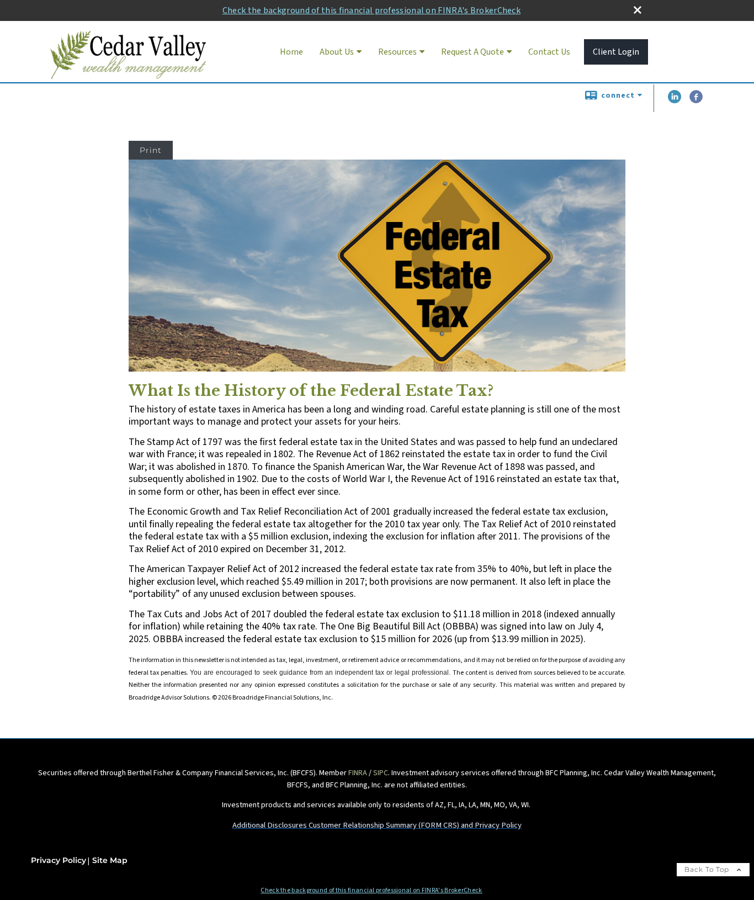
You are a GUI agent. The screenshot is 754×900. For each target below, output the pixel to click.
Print (151, 150)
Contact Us (549, 52)
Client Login (616, 52)
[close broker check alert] (637, 10)
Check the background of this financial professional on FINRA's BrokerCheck (371, 10)
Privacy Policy (58, 860)
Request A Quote (472, 52)
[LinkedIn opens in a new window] (674, 101)
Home (291, 52)
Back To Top (707, 869)
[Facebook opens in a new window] (696, 101)
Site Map (110, 860)
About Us (337, 52)
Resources (397, 52)
